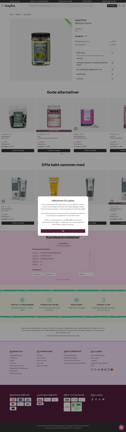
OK (63, 231)
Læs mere (70, 224)
